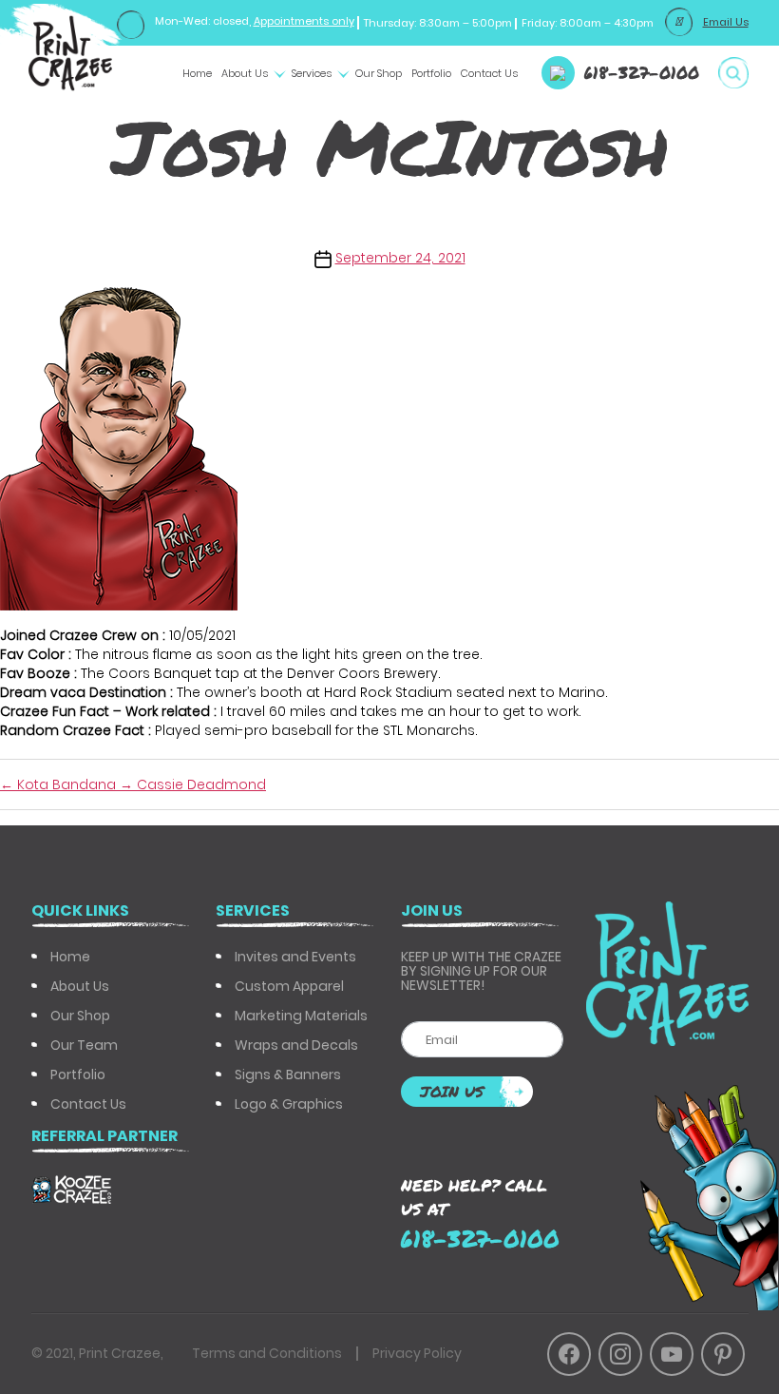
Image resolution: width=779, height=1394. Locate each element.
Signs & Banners (288, 1074)
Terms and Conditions (267, 1353)
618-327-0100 (641, 72)
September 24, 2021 (400, 257)
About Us (244, 73)
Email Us (726, 21)
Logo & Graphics (289, 1103)
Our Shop (378, 73)
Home (197, 73)
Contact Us (489, 73)
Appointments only (304, 21)
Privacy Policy (417, 1353)
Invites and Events (295, 956)
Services (312, 73)
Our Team (84, 1045)
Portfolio (431, 73)
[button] (733, 72)
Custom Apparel (289, 986)
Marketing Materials (301, 1015)
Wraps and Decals (296, 1045)
